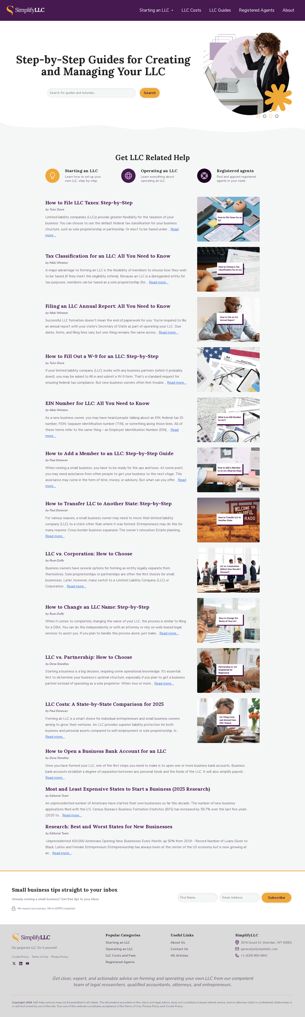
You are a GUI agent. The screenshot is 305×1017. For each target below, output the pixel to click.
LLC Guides (220, 10)
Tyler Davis (56, 210)
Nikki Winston (58, 263)
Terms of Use (40, 957)
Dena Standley (59, 664)
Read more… (158, 282)
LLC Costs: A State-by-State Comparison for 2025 (104, 704)
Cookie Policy (20, 957)
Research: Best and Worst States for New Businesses (108, 826)
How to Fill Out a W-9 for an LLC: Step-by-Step (102, 356)
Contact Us (179, 949)
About (288, 10)
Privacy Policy (59, 957)
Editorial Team (58, 796)
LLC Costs (191, 10)
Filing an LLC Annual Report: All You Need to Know (108, 306)
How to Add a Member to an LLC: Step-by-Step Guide (109, 453)
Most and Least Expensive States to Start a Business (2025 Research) (127, 789)
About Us (178, 942)
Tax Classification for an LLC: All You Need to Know (108, 256)
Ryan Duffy (56, 561)
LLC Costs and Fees (121, 955)
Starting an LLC (154, 10)
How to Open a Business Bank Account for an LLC (105, 751)
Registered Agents (256, 10)
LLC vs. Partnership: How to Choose (88, 657)
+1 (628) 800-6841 (254, 955)
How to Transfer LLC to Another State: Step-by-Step (108, 503)
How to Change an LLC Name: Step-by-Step (97, 607)
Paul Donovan (58, 460)
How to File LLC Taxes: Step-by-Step (89, 202)
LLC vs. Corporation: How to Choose (88, 553)
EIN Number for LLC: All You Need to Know (97, 403)
